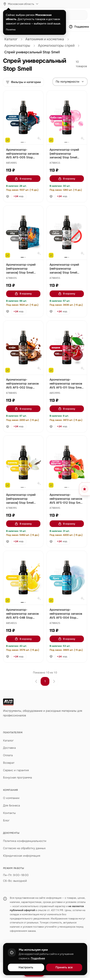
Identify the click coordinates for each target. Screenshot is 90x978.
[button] (11, 163)
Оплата (8, 755)
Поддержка (81, 26)
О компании (11, 798)
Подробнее (38, 958)
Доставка (9, 748)
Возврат (8, 763)
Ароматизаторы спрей (56, 45)
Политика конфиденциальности (24, 841)
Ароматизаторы (17, 45)
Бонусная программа (17, 777)
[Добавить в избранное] (38, 96)
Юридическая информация (21, 856)
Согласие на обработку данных (24, 848)
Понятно (11, 29)
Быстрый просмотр (25, 136)
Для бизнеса (11, 805)
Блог (6, 820)
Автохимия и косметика (44, 39)
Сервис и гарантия (16, 770)
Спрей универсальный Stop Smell (32, 52)
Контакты (9, 813)
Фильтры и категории (26, 82)
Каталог (10, 39)
